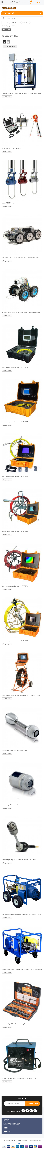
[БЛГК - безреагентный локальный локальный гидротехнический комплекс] (22, 70)
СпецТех (26, 22)
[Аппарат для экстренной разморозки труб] (22, 1055)
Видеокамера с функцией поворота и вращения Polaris (19, 860)
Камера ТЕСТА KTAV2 (8, 203)
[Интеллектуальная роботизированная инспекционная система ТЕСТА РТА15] (22, 234)
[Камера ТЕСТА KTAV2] (22, 180)
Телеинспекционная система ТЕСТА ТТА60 (15, 641)
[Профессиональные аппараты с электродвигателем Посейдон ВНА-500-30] (22, 946)
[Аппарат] (22, 1001)
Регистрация (22, 2)
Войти (14, 2)
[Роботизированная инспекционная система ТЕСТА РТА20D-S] (22, 289)
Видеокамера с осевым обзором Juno (14, 805)
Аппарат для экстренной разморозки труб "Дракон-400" (19, 1079)
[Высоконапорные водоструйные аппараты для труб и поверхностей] (22, 891)
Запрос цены (7, 97)
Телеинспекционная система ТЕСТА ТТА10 (15, 367)
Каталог (7, 30)
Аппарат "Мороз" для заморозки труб (13, 1024)
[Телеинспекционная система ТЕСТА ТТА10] (22, 344)
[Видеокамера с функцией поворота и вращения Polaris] (22, 836)
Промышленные (16, 22)
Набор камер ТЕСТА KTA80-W (11, 148)
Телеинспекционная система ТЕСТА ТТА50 (15, 586)
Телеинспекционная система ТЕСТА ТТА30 (15, 531)
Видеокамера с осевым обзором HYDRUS (15, 750)
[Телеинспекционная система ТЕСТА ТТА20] (22, 453)
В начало (5, 22)
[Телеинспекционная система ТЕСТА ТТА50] (22, 563)
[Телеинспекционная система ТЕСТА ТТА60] (22, 617)
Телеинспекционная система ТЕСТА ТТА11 (15, 422)
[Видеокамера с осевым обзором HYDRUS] (22, 727)
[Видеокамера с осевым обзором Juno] (22, 782)
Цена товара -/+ (10, 46)
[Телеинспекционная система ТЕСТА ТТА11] (22, 399)
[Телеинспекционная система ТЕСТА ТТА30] (22, 508)
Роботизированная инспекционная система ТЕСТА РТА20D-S (21, 312)
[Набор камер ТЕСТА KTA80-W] (22, 125)
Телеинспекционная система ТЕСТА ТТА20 (15, 477)
